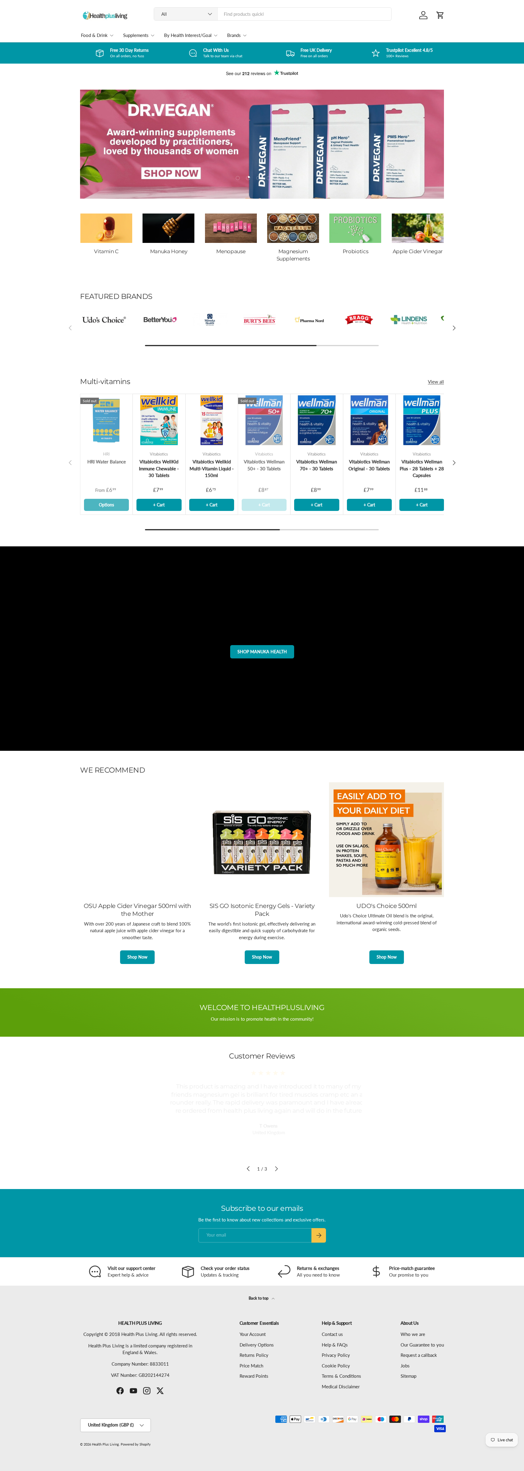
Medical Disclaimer (341, 1386)
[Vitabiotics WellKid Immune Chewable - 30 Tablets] (159, 420)
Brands (234, 35)
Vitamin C (106, 251)
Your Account (253, 1334)
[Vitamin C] (106, 228)
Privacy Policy (336, 1355)
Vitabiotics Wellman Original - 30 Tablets (369, 465)
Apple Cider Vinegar (418, 251)
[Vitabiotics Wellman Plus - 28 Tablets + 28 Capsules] (422, 420)
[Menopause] (231, 228)
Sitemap (408, 1376)
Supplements (136, 35)
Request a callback (419, 1355)
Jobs (405, 1365)
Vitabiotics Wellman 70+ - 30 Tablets (316, 465)
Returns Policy (254, 1355)
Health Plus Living (105, 1444)
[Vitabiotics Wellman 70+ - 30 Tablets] (317, 420)
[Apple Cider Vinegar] (418, 228)
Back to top (259, 1298)
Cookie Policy (336, 1365)
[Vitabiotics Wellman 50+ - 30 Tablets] (264, 420)
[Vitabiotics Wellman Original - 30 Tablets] (369, 420)
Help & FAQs (335, 1344)
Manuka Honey (168, 251)
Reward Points (254, 1376)
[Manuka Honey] (168, 228)
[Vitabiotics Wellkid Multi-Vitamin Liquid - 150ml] (212, 420)
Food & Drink (94, 35)
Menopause (230, 251)
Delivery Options (257, 1344)
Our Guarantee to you (422, 1344)
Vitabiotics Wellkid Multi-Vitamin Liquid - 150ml (212, 468)
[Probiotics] (355, 228)
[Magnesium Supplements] (293, 228)
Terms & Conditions (341, 1376)
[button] (440, 15)
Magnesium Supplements (293, 255)
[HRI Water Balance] (106, 420)
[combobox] (272, 14)
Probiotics (355, 251)
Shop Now (137, 956)
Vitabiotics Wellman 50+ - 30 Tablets (264, 465)
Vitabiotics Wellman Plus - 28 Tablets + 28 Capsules (422, 468)
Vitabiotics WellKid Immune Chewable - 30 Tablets (159, 468)
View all (436, 381)
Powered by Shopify (136, 1444)
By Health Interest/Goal (188, 35)
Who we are (413, 1334)
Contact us (332, 1334)
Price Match (251, 1365)
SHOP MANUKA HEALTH (262, 651)
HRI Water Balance (106, 461)
